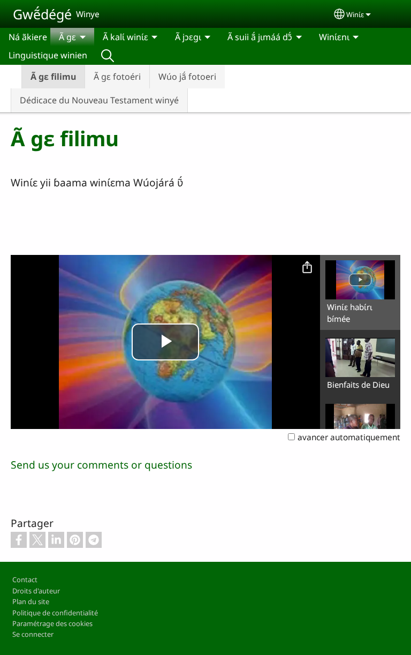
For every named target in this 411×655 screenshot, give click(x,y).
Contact (24, 579)
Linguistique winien (48, 55)
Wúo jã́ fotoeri (187, 76)
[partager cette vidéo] (307, 267)
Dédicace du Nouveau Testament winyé (99, 100)
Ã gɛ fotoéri (117, 76)
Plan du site (30, 601)
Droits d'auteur (36, 591)
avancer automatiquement (349, 437)
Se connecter (33, 634)
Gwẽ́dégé (42, 14)
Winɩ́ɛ (355, 14)
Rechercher (107, 55)
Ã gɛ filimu (53, 76)
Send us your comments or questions (101, 464)
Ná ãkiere (28, 37)
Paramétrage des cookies (52, 623)
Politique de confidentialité (55, 613)
